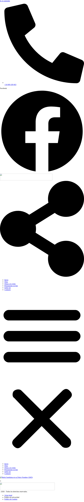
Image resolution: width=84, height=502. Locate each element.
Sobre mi (7, 288)
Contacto (7, 290)
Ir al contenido (5, 1)
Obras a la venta (10, 284)
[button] (42, 377)
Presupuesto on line (11, 286)
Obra (6, 282)
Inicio (6, 280)
